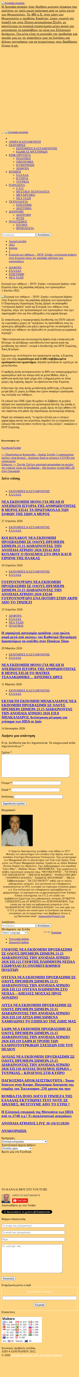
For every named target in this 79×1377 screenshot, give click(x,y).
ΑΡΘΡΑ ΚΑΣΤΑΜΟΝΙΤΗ (25, 141)
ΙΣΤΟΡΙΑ (22, 224)
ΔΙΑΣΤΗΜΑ (24, 208)
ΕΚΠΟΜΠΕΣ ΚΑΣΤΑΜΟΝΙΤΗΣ (36, 148)
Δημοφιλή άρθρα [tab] (19, 942)
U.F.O (20, 188)
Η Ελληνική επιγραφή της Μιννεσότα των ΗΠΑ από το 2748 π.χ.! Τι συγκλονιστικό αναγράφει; (37, 1114)
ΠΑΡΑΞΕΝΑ (17, 185)
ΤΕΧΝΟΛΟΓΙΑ (18, 201)
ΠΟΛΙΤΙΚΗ (23, 158)
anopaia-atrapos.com (25, 1355)
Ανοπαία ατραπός (51, 1355)
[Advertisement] (39, 89)
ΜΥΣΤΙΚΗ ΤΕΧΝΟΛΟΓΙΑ (33, 191)
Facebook (7, 447)
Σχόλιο (6, 752)
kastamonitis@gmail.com (52, 916)
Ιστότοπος (7, 796)
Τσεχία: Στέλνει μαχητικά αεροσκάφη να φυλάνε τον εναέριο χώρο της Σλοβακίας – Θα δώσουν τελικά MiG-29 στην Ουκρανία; (38, 468)
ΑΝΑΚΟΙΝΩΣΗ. (14, 1131)
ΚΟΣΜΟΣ (15, 171)
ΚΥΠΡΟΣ (22, 178)
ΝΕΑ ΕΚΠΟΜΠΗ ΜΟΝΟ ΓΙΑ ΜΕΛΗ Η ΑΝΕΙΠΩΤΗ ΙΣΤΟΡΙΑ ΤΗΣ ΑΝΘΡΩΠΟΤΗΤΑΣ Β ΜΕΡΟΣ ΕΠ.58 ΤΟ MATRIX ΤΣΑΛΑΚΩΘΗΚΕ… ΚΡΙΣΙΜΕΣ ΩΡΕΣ (38, 671)
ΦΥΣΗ (20, 218)
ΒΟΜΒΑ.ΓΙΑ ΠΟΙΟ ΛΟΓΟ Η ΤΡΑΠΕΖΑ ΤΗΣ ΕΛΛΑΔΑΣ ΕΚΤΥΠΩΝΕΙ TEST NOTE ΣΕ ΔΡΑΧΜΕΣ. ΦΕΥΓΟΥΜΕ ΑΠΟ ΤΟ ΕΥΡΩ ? (36, 1100)
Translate (56, 932)
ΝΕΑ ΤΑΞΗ (23, 198)
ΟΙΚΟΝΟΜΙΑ (25, 161)
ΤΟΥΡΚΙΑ (22, 181)
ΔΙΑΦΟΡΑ (22, 168)
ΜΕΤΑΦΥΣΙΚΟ (25, 195)
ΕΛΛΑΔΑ (22, 175)
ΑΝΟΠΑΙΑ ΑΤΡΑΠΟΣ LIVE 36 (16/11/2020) (35, 1123)
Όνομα (6, 782)
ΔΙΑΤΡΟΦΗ (16, 211)
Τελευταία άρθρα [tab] (19, 939)
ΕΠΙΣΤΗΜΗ (24, 205)
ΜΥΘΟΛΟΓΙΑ (25, 228)
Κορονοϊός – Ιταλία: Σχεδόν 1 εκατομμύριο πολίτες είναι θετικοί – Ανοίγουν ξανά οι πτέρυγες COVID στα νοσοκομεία (38, 458)
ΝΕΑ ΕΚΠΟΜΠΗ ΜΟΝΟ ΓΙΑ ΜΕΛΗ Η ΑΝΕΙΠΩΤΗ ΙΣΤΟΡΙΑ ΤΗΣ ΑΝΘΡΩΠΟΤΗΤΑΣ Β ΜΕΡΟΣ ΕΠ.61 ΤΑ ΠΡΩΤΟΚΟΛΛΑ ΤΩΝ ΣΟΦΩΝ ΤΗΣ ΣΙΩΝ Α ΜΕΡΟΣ (38, 508)
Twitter (17, 447)
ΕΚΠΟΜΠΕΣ (17, 145)
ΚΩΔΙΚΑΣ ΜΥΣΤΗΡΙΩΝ (32, 151)
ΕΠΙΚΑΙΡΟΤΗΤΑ (20, 155)
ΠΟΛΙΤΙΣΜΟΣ (18, 221)
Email (5, 789)
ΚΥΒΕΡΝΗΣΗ (25, 165)
